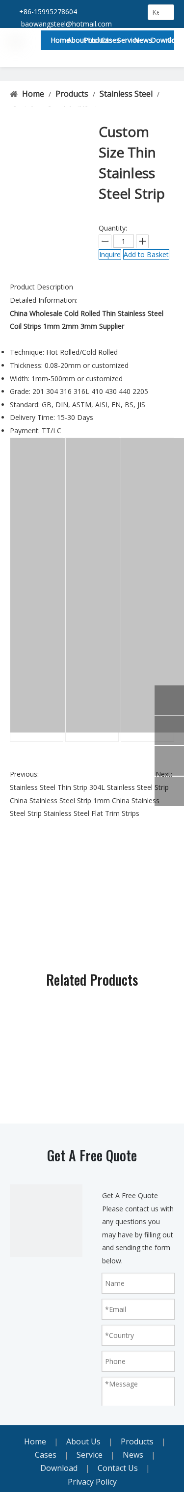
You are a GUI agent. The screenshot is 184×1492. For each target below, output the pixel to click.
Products (137, 1441)
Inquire (110, 254)
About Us (83, 1441)
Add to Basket (146, 254)
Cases (45, 1454)
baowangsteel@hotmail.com (66, 23)
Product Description (41, 286)
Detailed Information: (44, 300)
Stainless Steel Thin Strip (48, 787)
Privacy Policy (92, 1481)
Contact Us (118, 1468)
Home (35, 1441)
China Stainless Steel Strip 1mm (60, 800)
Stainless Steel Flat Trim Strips (91, 813)
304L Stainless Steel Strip (129, 787)
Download (59, 1468)
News (133, 1454)
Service (90, 1454)
